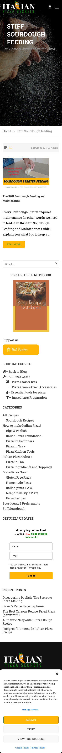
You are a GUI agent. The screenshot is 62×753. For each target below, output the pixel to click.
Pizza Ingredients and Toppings (29, 467)
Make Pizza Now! (15, 472)
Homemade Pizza (18, 482)
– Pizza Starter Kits (23, 382)
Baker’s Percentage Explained (24, 606)
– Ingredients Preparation (28, 397)
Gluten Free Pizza (18, 477)
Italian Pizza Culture (17, 457)
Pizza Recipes (16, 498)
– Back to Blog (16, 371)
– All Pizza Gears (18, 376)
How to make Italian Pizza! (22, 425)
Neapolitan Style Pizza (22, 493)
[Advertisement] (31, 84)
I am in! (31, 575)
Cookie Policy (22, 747)
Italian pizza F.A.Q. (19, 488)
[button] (57, 673)
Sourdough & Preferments (21, 503)
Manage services (30, 709)
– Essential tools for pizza (27, 392)
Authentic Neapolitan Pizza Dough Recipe (27, 621)
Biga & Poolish (16, 431)
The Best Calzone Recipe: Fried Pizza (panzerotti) (29, 613)
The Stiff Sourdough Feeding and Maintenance (24, 198)
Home (7, 131)
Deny (31, 729)
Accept (31, 720)
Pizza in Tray (15, 446)
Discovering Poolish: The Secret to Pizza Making (27, 599)
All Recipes (11, 415)
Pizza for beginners (20, 441)
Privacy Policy (38, 747)
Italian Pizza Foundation (24, 436)
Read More (15, 243)
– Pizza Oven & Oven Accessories (33, 387)
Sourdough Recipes (20, 420)
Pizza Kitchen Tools (20, 451)
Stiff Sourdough (14, 508)
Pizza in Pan (15, 462)
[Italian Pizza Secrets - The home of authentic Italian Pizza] (19, 7)
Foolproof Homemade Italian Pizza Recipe (28, 630)
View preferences (31, 739)
